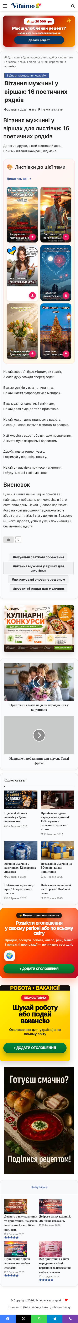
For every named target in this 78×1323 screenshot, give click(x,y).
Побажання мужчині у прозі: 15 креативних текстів (19, 889)
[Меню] (5, 7)
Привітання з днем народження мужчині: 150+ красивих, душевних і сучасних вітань (55, 821)
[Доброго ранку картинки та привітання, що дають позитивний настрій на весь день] (21, 1206)
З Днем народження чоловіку (27, 75)
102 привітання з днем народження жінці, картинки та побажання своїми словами (55, 1265)
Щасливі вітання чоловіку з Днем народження (15, 817)
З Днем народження (34, 1307)
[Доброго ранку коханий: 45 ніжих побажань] (56, 1206)
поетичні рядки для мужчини (39, 588)
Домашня (13, 57)
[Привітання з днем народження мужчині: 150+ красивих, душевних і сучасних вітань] (57, 800)
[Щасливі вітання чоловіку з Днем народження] (20, 800)
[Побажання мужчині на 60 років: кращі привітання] (57, 850)
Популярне (39, 1187)
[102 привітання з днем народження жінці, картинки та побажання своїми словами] (56, 1249)
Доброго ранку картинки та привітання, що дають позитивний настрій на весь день (20, 1223)
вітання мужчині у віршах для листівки (39, 568)
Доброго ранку (60, 1307)
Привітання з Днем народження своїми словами (17, 1263)
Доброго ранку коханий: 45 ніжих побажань (55, 1218)
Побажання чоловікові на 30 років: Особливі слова (56, 889)
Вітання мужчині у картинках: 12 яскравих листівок (20, 868)
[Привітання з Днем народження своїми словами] (21, 1249)
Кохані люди (28, 61)
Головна (13, 1307)
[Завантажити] (32, 237)
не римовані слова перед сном (39, 579)
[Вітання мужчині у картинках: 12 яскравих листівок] (20, 850)
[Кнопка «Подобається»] (8, 539)
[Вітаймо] (27, 5)
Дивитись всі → (19, 179)
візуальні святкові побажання (39, 557)
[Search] (73, 7)
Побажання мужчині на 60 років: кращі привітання (56, 868)
